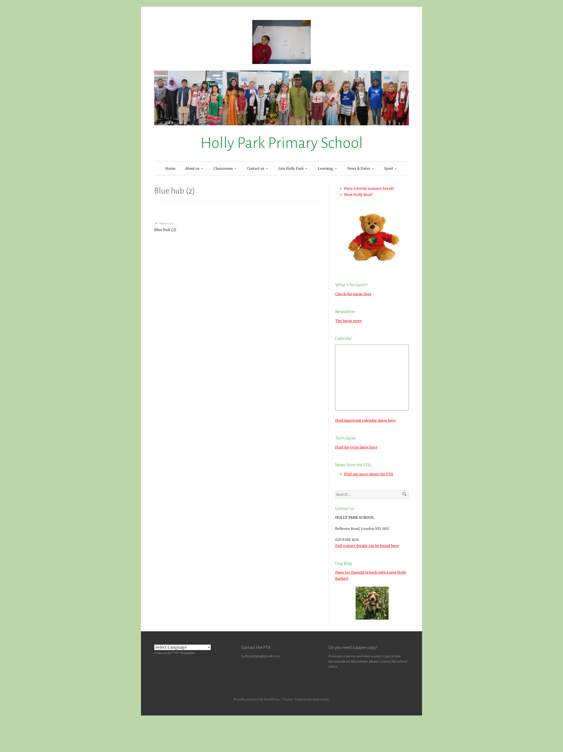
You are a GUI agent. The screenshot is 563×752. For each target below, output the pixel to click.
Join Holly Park (291, 168)
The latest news (348, 321)
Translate (187, 653)
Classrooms (223, 168)
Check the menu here (353, 294)
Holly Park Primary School (281, 143)
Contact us (255, 168)
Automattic (321, 699)
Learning (325, 168)
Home (170, 168)
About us (192, 168)
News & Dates (358, 168)
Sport (388, 168)
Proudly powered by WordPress (256, 699)
